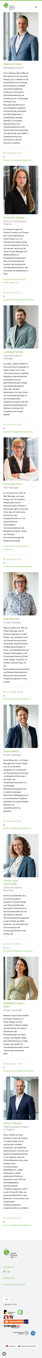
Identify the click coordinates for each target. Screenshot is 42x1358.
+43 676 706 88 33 (14, 944)
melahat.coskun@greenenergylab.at (19, 1071)
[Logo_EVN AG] (8, 1315)
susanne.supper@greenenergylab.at (19, 300)
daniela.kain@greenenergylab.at (17, 699)
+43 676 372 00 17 (14, 1218)
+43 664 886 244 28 (14, 692)
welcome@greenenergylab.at (14, 1285)
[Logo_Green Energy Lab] (9, 3)
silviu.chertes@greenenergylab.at (18, 1225)
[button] (4, 1354)
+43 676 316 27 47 (14, 153)
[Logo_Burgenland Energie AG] (9, 1311)
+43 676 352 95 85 (14, 821)
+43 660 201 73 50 (14, 1064)
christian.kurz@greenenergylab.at (18, 566)
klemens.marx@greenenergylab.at (18, 160)
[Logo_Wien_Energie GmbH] (16, 1320)
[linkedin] (9, 1271)
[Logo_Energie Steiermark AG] (20, 1311)
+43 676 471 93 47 (14, 425)
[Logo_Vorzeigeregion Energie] (20, 1332)
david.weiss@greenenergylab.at (17, 828)
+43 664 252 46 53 (14, 559)
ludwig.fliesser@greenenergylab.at (18, 432)
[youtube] (4, 1271)
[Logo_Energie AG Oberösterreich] (12, 1325)
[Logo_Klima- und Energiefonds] (33, 1332)
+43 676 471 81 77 (14, 293)
